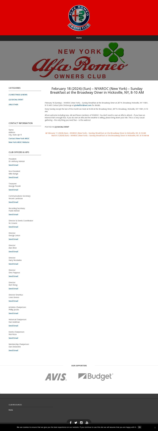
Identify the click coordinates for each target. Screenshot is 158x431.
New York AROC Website (19, 142)
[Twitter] (75, 422)
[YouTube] (86, 422)
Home (79, 37)
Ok (139, 427)
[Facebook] (71, 422)
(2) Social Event (16, 99)
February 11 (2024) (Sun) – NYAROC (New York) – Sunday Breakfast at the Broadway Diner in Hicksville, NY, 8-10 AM (97, 133)
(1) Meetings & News (18, 94)
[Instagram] (81, 422)
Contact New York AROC (19, 138)
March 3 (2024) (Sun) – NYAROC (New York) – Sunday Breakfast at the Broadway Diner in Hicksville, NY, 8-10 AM (99, 135)
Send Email (13, 165)
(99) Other (13, 104)
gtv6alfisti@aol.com (82, 105)
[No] (155, 427)
